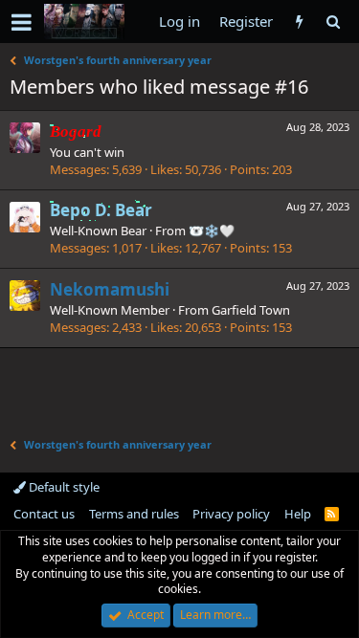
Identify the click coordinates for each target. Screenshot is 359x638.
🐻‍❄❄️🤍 (212, 230)
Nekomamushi (109, 289)
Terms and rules (134, 513)
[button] (21, 22)
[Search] (332, 21)
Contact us (44, 513)
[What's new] (299, 21)
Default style (63, 486)
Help (297, 513)
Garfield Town (251, 310)
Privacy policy (231, 513)
